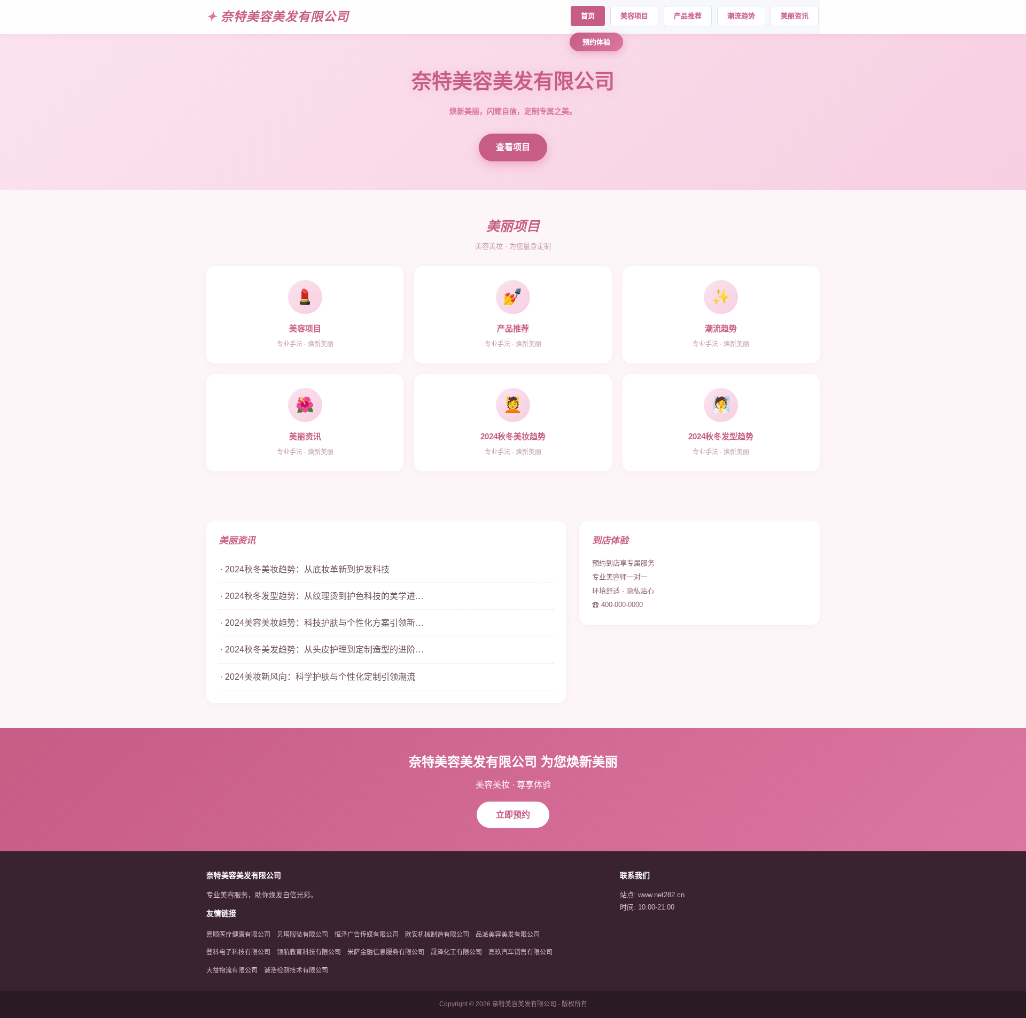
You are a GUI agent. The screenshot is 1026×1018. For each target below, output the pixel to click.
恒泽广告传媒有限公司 (367, 934)
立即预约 (513, 814)
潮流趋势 (741, 16)
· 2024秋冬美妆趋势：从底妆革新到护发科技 (305, 569)
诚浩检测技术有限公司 (296, 970)
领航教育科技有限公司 (309, 952)
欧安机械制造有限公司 (437, 934)
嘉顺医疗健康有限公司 (238, 934)
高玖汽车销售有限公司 (520, 952)
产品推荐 (688, 16)
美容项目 (634, 16)
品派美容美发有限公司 (508, 934)
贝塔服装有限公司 (302, 934)
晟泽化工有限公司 (456, 952)
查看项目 (513, 147)
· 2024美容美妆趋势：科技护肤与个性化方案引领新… (322, 622)
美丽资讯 (795, 16)
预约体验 (596, 42)
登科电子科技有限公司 (238, 952)
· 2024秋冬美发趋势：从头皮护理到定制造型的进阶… (322, 649)
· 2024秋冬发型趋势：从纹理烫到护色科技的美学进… (322, 596)
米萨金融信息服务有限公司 (385, 952)
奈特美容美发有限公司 (285, 17)
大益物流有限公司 (232, 970)
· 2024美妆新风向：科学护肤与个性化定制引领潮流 (317, 676)
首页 (588, 16)
